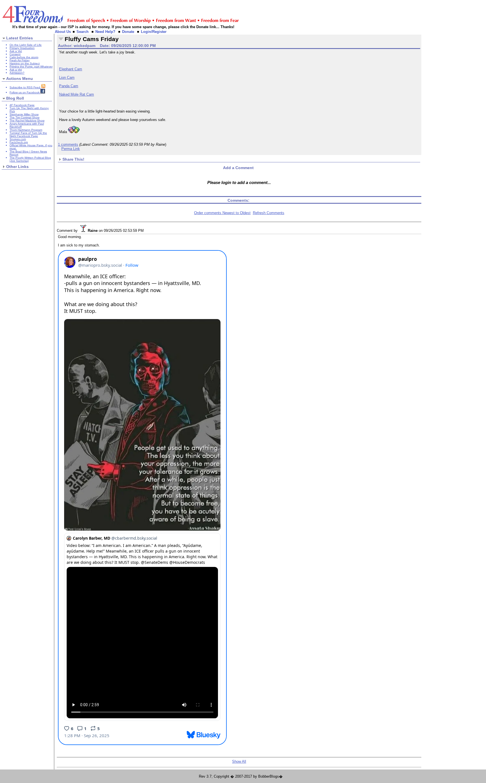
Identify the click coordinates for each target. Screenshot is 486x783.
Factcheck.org (19, 142)
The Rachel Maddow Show (27, 120)
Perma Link (70, 149)
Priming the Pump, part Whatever (31, 66)
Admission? (17, 72)
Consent (15, 54)
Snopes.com (18, 139)
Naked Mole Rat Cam (76, 94)
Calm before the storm (24, 57)
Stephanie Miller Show (24, 114)
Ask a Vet (16, 51)
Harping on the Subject (25, 63)
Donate (128, 32)
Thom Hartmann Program (26, 129)
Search (82, 32)
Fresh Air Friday (20, 60)
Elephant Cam (70, 69)
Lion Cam (67, 77)
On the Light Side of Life (26, 44)
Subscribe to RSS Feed (25, 87)
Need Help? (105, 32)
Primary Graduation (22, 48)
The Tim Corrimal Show (24, 117)
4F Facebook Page (22, 105)
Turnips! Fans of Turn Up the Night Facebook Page (28, 134)
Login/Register (153, 32)
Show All (239, 761)
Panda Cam (68, 86)
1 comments (68, 144)
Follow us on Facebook (25, 92)
